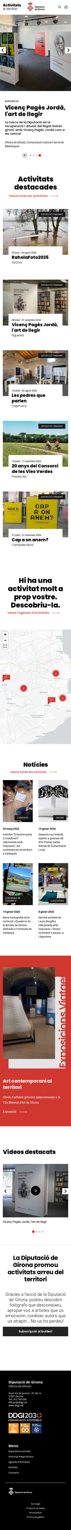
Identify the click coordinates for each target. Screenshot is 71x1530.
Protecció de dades (35, 1508)
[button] (6, 678)
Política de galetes (35, 1516)
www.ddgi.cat (16, 1405)
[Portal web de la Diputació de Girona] (35, 1490)
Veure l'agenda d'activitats (28, 613)
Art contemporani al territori (35, 110)
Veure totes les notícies (28, 772)
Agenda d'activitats (19, 1462)
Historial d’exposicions (21, 1456)
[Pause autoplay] (24, 155)
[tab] (30, 155)
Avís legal (35, 1503)
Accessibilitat (35, 1512)
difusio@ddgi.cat (18, 1402)
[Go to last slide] (3, 50)
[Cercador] (59, 7)
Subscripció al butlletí (35, 1331)
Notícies (13, 1467)
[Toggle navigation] (66, 7)
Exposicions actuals (19, 1451)
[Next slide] (68, 50)
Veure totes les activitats (28, 196)
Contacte (14, 1472)
